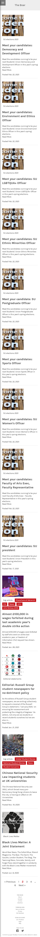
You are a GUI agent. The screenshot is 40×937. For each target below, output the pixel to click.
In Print (20, 901)
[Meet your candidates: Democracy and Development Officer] (13, 36)
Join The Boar (20, 919)
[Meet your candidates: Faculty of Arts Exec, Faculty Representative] (13, 470)
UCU (19, 604)
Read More (6, 70)
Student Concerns (11, 767)
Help (20, 923)
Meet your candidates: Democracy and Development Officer (17, 49)
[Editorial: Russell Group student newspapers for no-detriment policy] (13, 675)
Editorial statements (12, 679)
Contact (20, 899)
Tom (26, 935)
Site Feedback (20, 913)
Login (20, 921)
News (11, 604)
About (20, 897)
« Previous (10, 881)
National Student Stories (14, 763)
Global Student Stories (25, 759)
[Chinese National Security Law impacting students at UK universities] (13, 755)
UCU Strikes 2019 (10, 608)
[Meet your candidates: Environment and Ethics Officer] (13, 103)
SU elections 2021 (10, 39)
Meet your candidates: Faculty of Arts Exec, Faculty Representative (17, 483)
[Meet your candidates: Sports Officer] (13, 349)
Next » (22, 885)
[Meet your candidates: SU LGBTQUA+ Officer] (13, 169)
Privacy (20, 911)
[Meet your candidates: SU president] (13, 536)
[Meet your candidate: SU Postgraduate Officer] (13, 289)
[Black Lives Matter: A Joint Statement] (13, 833)
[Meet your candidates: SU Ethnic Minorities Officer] (13, 229)
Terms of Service (20, 909)
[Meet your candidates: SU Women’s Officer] (13, 410)
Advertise (20, 903)
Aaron (35, 935)
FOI (4, 604)
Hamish (30, 935)
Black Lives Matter (11, 836)
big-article (8, 600)
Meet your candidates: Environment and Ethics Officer (18, 116)
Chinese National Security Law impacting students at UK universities (20, 777)
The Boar (15, 935)
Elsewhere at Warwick (25, 600)
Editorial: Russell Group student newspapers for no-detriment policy (18, 689)
